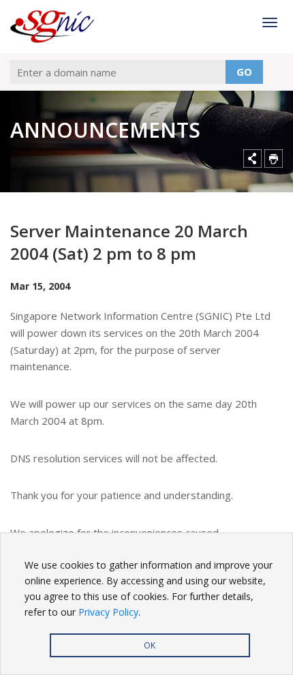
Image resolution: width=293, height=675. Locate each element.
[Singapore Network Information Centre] (61, 26)
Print (273, 158)
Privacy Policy (108, 611)
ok (149, 645)
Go (244, 71)
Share (252, 158)
